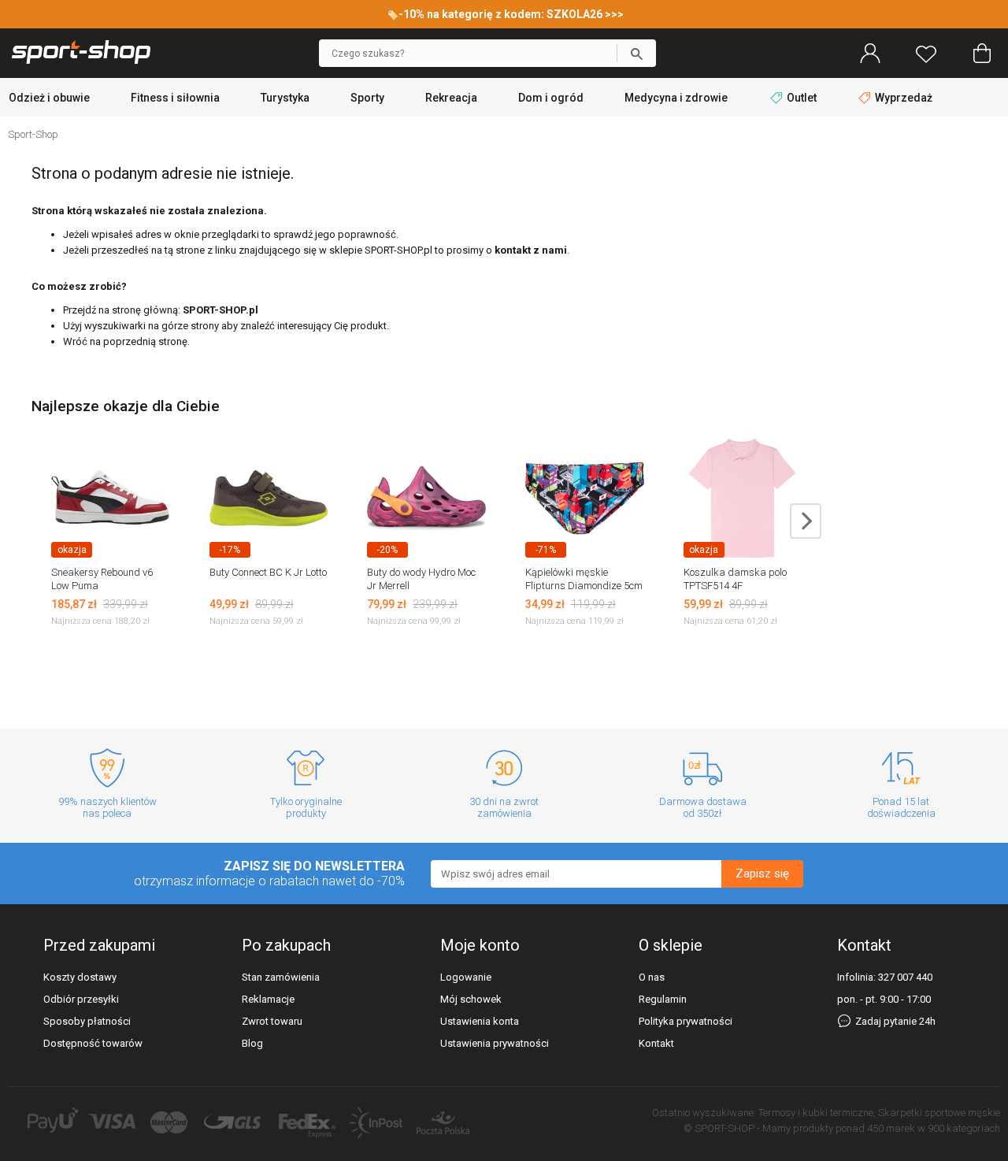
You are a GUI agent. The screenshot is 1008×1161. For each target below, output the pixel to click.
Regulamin (663, 999)
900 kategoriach (964, 1128)
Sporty (367, 97)
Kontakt (656, 1043)
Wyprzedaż (902, 97)
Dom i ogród (551, 97)
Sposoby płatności (87, 1021)
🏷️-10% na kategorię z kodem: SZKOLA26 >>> (504, 14)
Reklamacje (268, 999)
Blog (252, 1043)
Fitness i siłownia (175, 97)
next (805, 521)
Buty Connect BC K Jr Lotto (268, 572)
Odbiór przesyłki (81, 999)
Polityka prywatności (685, 1021)
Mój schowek (471, 999)
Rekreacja (451, 97)
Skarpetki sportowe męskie (939, 1112)
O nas (652, 977)
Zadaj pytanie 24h (894, 1021)
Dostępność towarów (93, 1043)
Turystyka (285, 97)
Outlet (801, 97)
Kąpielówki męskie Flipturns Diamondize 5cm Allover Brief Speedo (584, 585)
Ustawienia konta (479, 1021)
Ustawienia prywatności (494, 1043)
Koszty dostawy (80, 977)
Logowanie (465, 977)
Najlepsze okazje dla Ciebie (126, 406)
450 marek (891, 1128)
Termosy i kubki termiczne (815, 1112)
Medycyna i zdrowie (676, 97)
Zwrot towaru (272, 1021)
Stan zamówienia (281, 977)
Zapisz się (762, 873)
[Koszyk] (982, 53)
